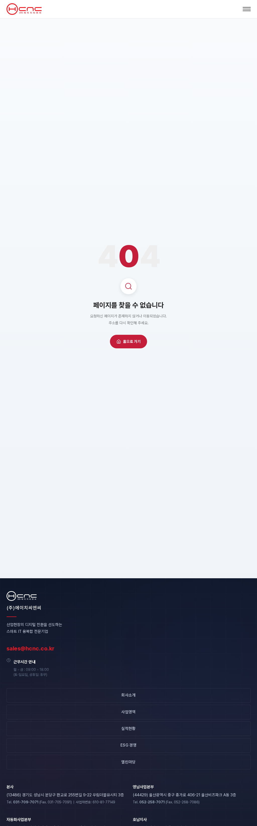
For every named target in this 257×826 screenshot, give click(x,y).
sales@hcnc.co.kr (31, 648)
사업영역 (128, 712)
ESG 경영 (128, 745)
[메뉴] (247, 9)
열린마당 (128, 762)
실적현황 (128, 728)
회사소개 (128, 695)
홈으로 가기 (132, 341)
